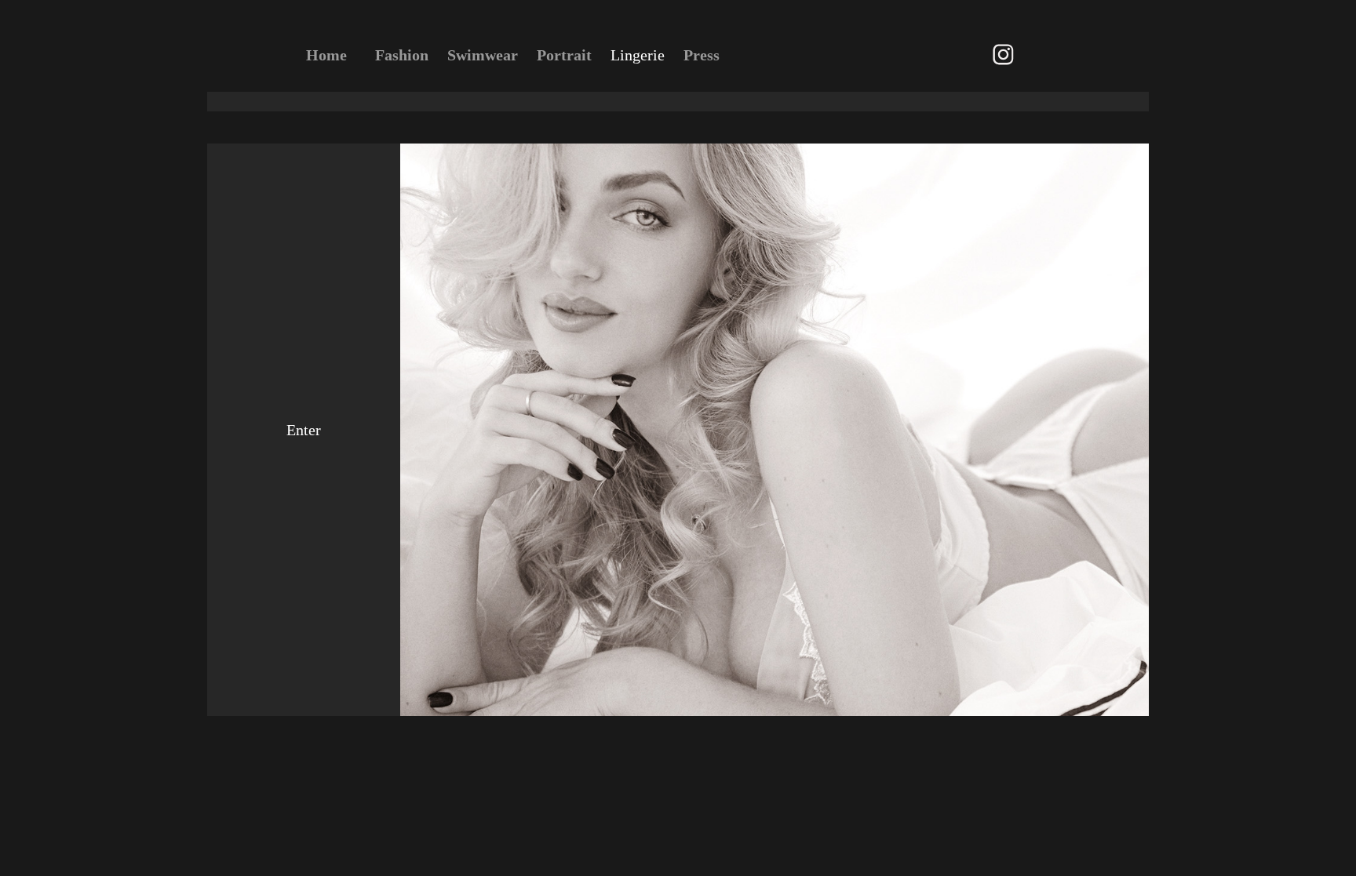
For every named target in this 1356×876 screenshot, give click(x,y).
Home (326, 55)
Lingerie (638, 55)
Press (701, 55)
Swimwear (482, 55)
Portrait (564, 55)
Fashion (401, 55)
